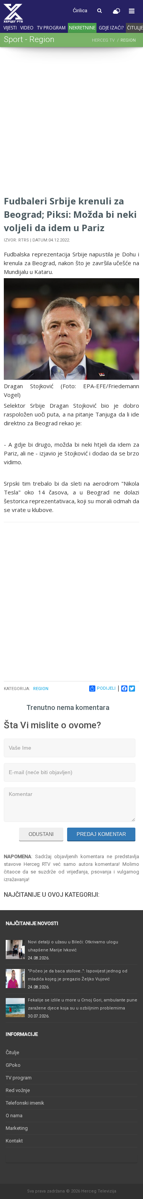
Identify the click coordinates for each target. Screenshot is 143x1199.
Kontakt (14, 1141)
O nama (14, 1115)
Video (27, 27)
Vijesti (10, 27)
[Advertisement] (71, 122)
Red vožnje (18, 1090)
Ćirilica (80, 10)
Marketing (17, 1128)
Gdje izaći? (111, 27)
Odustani (41, 834)
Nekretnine (82, 27)
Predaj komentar (101, 834)
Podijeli (106, 688)
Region (40, 688)
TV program (51, 27)
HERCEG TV (103, 40)
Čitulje (12, 1052)
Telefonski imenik (25, 1103)
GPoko (13, 1065)
